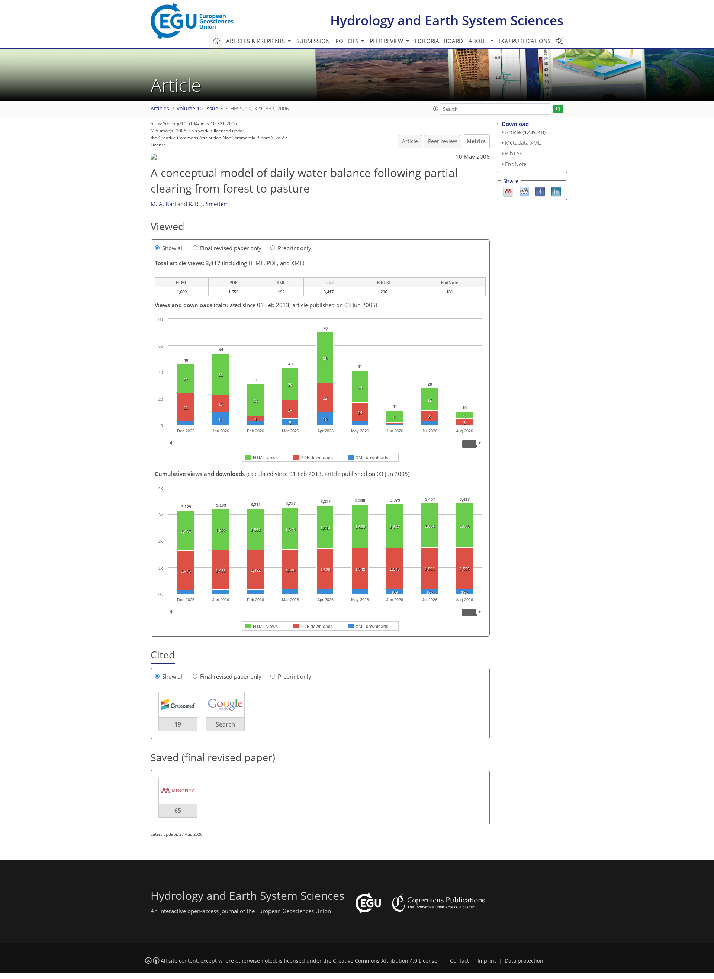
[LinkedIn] (556, 190)
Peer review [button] (387, 41)
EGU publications (524, 41)
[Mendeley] (508, 190)
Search (225, 724)
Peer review (442, 141)
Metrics (476, 141)
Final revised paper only (230, 248)
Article (410, 141)
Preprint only (294, 248)
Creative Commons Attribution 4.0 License (385, 960)
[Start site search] (558, 109)
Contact (459, 960)
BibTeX (513, 153)
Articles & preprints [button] (256, 41)
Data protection (524, 960)
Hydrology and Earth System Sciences (446, 20)
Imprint (486, 960)
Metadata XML (523, 142)
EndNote (516, 164)
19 (177, 724)
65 (177, 810)
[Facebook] (540, 190)
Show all (173, 248)
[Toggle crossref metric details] (178, 704)
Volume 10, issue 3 (200, 108)
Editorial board (439, 41)
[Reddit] (524, 190)
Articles (160, 108)
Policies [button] (347, 41)
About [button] (479, 41)
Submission (313, 41)
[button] (435, 108)
